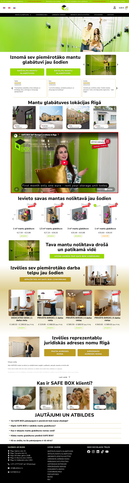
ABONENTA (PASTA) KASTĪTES (79, 15)
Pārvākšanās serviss (57, 467)
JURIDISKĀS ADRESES (59, 15)
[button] (117, 64)
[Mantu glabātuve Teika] (104, 117)
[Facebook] (89, 451)
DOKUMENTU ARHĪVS (56, 469)
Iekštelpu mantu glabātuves (60, 451)
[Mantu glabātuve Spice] (24, 117)
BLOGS (50, 477)
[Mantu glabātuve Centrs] (51, 117)
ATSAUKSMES (98, 15)
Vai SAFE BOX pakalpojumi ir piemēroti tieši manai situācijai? (39, 421)
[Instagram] (94, 451)
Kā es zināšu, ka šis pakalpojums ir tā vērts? (32, 440)
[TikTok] (103, 451)
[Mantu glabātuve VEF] (78, 117)
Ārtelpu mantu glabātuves (60, 454)
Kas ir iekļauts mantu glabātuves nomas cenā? (33, 430)
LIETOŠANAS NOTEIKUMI (57, 464)
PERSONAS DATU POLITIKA (58, 461)
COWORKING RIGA (41, 15)
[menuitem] (4, 8)
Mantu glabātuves (22, 15)
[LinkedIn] (98, 451)
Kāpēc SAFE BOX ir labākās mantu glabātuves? (33, 425)
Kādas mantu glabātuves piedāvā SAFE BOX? (32, 435)
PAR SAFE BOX (53, 474)
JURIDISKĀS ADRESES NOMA (58, 459)
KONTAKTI (110, 15)
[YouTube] (107, 451)
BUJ (49, 479)
